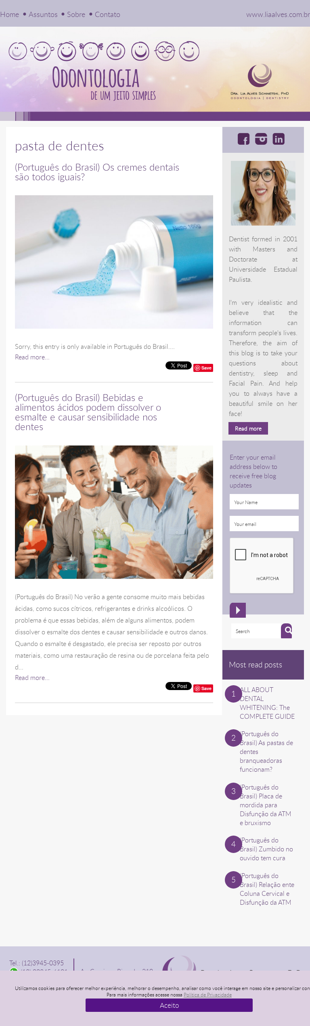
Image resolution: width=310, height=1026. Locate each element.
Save (206, 368)
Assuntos (43, 14)
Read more (248, 428)
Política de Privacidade (208, 994)
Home (9, 14)
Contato (107, 14)
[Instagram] (262, 138)
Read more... (32, 357)
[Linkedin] (279, 138)
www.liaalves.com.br (278, 14)
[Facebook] (245, 138)
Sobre (76, 14)
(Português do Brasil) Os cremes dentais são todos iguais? (97, 171)
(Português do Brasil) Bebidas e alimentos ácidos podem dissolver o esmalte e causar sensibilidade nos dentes (88, 412)
